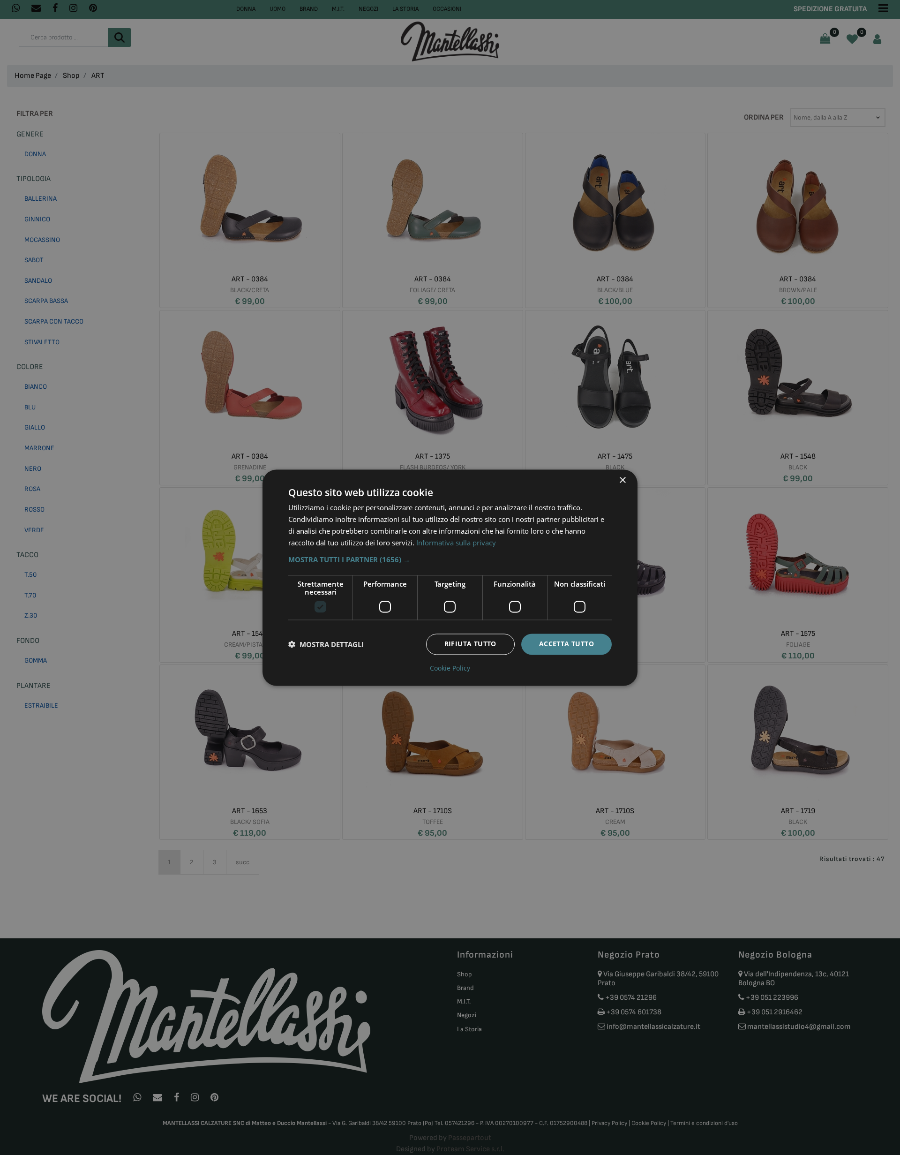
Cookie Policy (450, 668)
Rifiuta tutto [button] (470, 643)
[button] (450, 559)
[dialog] (450, 577)
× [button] (622, 480)
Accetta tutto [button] (566, 643)
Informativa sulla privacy (456, 542)
